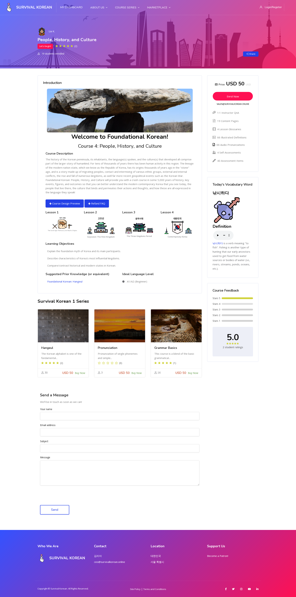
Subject (44, 441)
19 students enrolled (52, 53)
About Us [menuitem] (97, 7)
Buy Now (80, 373)
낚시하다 (218, 243)
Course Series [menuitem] (125, 7)
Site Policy (135, 589)
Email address (48, 425)
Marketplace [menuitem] (157, 7)
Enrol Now (233, 96)
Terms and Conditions (154, 589)
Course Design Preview (66, 203)
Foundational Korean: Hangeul (64, 281)
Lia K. (52, 31)
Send (54, 509)
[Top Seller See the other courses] (63, 325)
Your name (46, 409)
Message (45, 457)
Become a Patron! (217, 556)
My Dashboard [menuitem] (71, 7)
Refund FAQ (97, 203)
